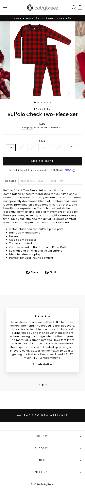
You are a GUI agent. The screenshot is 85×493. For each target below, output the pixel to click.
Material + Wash (33, 181)
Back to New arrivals (45, 415)
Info (41, 460)
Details (10, 181)
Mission (41, 472)
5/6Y (45, 147)
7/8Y (58, 147)
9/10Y (72, 147)
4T (32, 147)
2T (10, 147)
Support (41, 448)
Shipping (27, 127)
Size (42, 141)
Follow (41, 436)
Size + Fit (57, 181)
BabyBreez (42, 109)
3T (21, 147)
